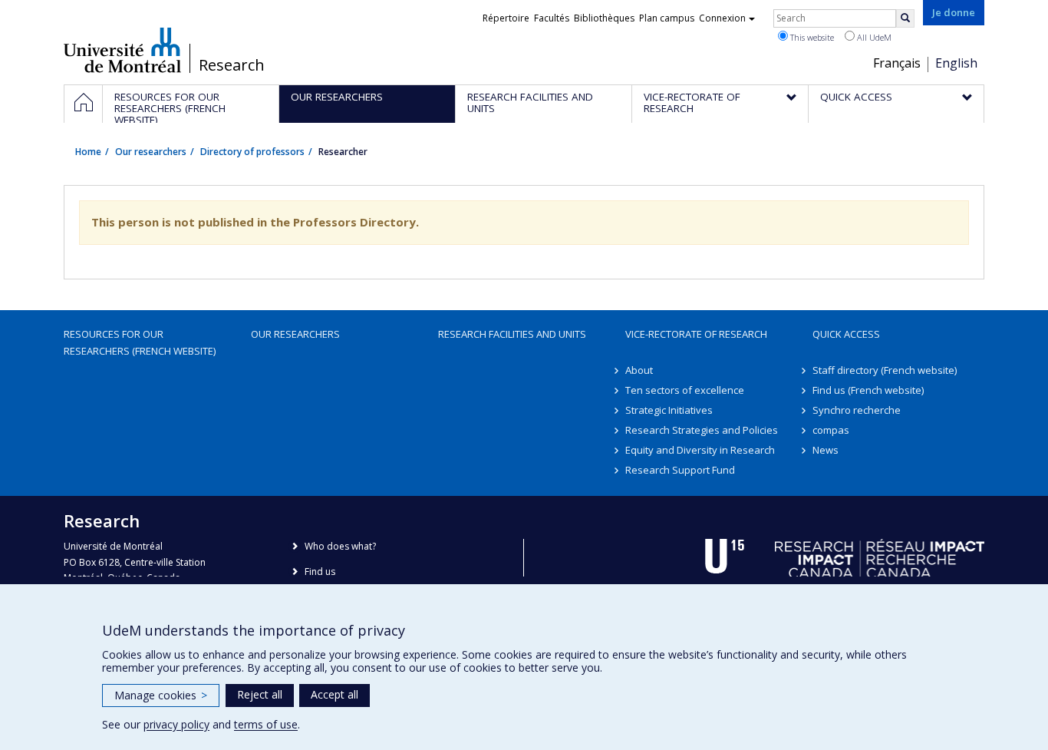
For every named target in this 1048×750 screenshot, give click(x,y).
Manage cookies (160, 695)
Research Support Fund (680, 470)
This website (811, 37)
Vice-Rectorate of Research (696, 334)
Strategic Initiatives (669, 410)
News (825, 450)
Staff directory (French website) (884, 370)
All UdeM (873, 37)
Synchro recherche (856, 410)
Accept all (334, 694)
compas (830, 430)
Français (897, 63)
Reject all (259, 694)
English (956, 63)
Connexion (722, 18)
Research (232, 65)
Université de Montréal (122, 50)
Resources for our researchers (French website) (140, 342)
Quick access (846, 334)
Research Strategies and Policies (701, 430)
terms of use (266, 724)
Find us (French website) (868, 390)
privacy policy (176, 724)
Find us (320, 571)
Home (88, 151)
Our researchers (150, 151)
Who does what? (340, 546)
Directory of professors (252, 151)
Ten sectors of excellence (684, 390)
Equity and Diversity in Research (700, 450)
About (639, 370)
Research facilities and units (512, 334)
